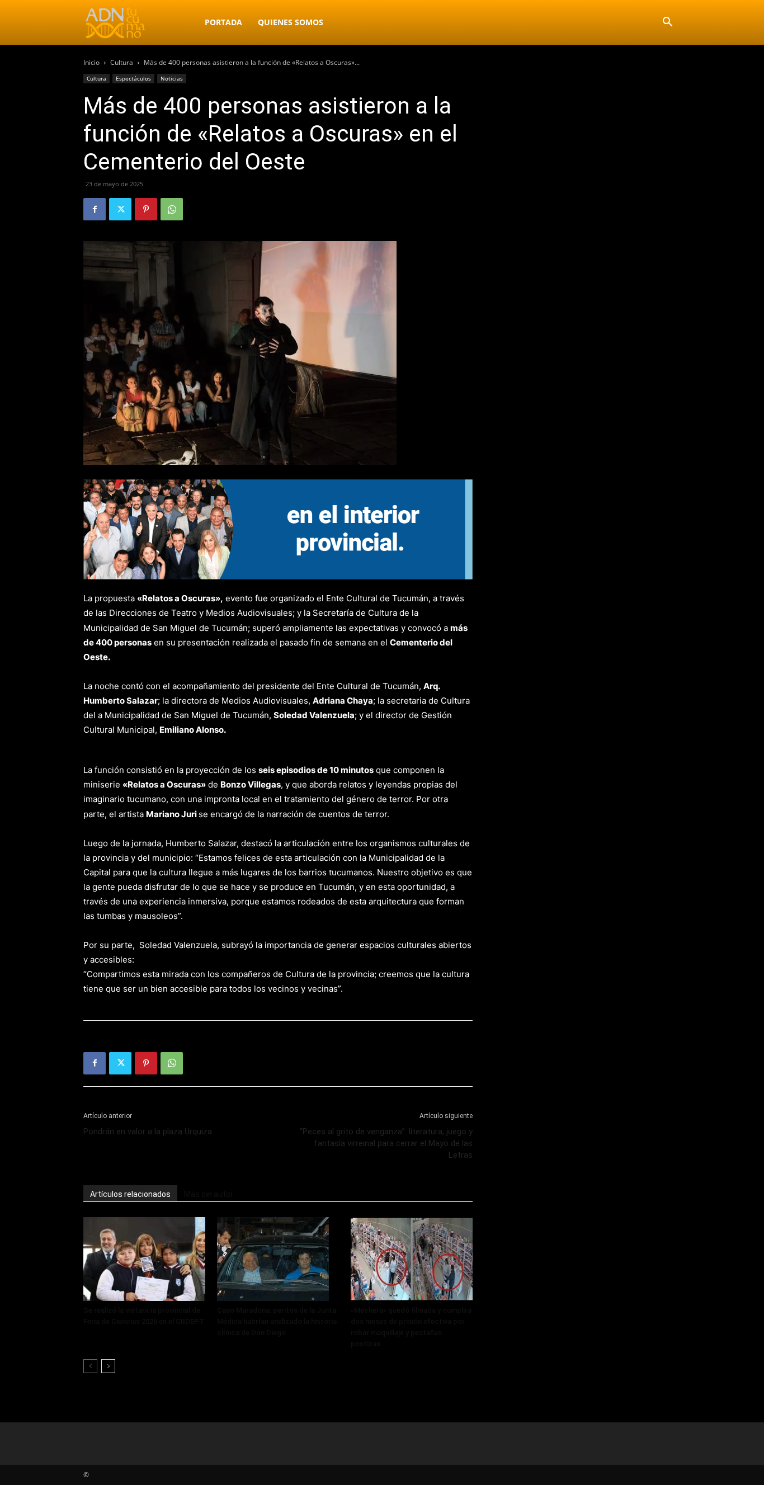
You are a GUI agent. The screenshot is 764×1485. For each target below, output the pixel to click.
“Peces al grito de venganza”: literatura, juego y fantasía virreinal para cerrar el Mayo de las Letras (386, 1143)
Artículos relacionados (130, 1194)
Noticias (172, 78)
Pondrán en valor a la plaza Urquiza (147, 1131)
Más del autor (208, 1194)
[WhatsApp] (172, 209)
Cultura (121, 62)
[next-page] (108, 1366)
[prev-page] (90, 1366)
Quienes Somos (290, 22)
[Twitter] (120, 209)
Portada (223, 22)
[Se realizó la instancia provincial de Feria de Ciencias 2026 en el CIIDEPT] (144, 1259)
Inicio (91, 62)
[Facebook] (94, 209)
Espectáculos (133, 78)
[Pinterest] (146, 209)
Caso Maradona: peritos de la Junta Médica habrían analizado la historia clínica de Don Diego (277, 1321)
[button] (667, 23)
